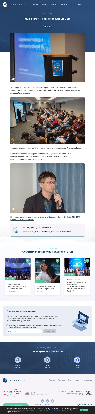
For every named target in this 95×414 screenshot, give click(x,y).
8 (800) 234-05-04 (84, 405)
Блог (69, 380)
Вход (80, 4)
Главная (35, 4)
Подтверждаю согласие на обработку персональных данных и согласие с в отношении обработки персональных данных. (35, 326)
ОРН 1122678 (79, 395)
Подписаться (49, 331)
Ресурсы (53, 4)
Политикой (58, 325)
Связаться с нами (16, 405)
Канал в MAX (77, 366)
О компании (63, 4)
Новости (77, 380)
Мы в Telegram (47, 366)
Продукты (44, 4)
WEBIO (19, 5)
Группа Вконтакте (17, 366)
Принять (84, 410)
